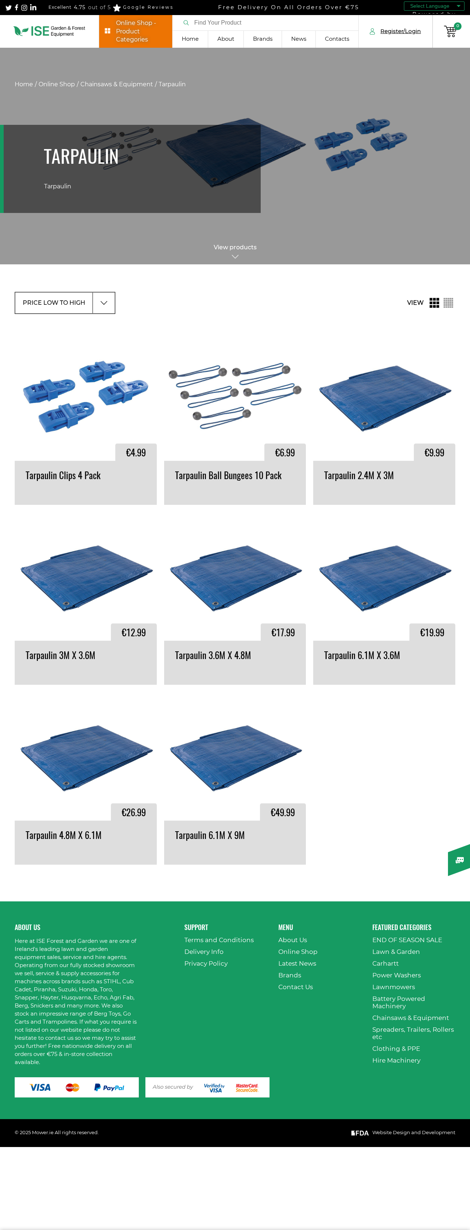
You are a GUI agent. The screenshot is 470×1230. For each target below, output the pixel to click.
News (298, 39)
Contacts (337, 39)
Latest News (297, 964)
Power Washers (396, 975)
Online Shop (57, 84)
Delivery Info (204, 952)
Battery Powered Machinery (398, 1002)
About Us (292, 940)
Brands (262, 39)
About (225, 39)
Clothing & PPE (396, 1049)
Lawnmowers (393, 987)
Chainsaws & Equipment (116, 84)
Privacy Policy (206, 964)
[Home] (49, 31)
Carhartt (385, 964)
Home (190, 39)
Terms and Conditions (219, 940)
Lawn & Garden (396, 952)
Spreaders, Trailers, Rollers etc (413, 1033)
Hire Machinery (396, 1060)
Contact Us (295, 987)
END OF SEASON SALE (407, 940)
